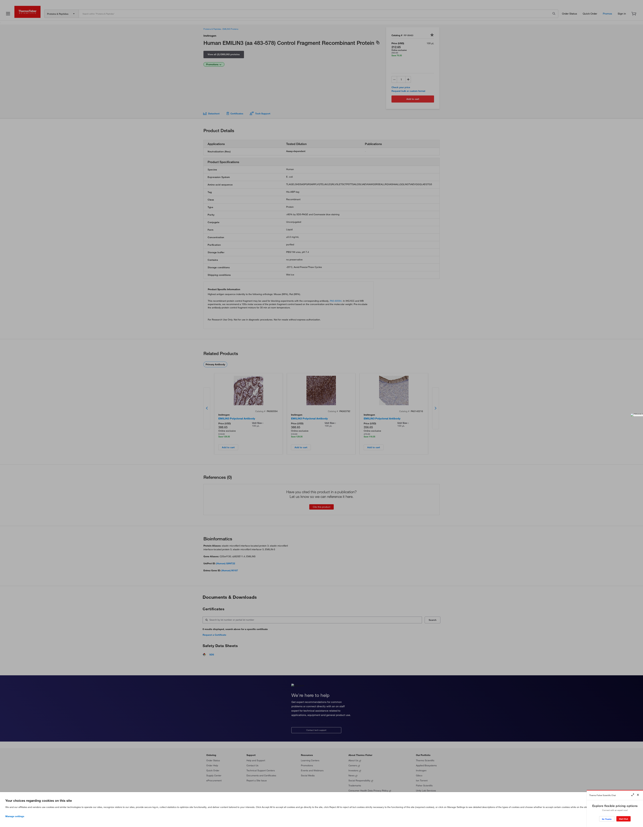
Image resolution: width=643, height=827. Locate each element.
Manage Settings (14, 816)
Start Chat (623, 819)
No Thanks (607, 819)
